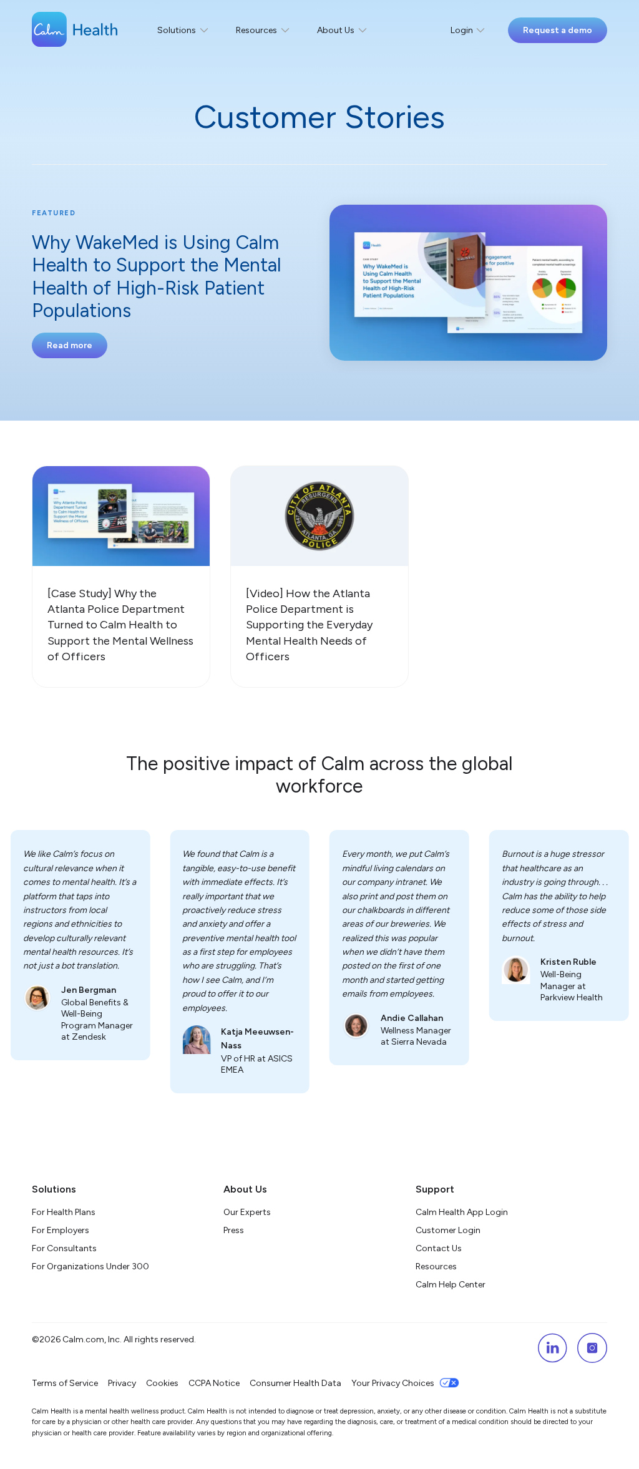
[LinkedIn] (552, 1348)
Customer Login (448, 1230)
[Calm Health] (74, 30)
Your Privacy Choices (392, 1383)
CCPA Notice (214, 1383)
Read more (69, 345)
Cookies (162, 1383)
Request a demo (557, 30)
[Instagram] (592, 1348)
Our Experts (247, 1212)
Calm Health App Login (462, 1212)
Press (233, 1230)
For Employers (60, 1230)
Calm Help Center (451, 1284)
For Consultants (64, 1248)
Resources (436, 1266)
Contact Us (439, 1248)
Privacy (122, 1383)
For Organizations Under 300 (90, 1266)
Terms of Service (65, 1383)
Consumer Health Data (295, 1383)
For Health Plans (63, 1212)
